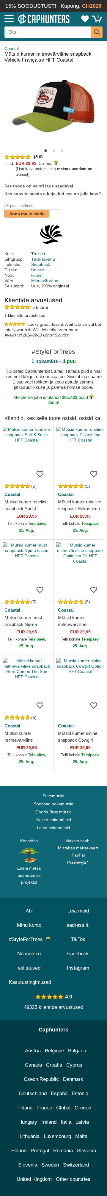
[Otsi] (97, 32)
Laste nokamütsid (53, 827)
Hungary (27, 1122)
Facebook (78, 954)
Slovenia (27, 1165)
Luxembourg (57, 1136)
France (44, 1108)
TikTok (78, 939)
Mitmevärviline (44, 280)
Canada (33, 1065)
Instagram (78, 968)
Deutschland (33, 1093)
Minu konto (29, 925)
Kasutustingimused (30, 982)
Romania (63, 1150)
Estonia (80, 1093)
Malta (81, 1136)
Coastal (11, 48)
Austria (33, 1050)
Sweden (50, 1165)
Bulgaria (77, 1050)
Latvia (82, 1122)
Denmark (73, 1079)
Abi (29, 911)
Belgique (54, 1050)
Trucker (38, 253)
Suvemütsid (53, 795)
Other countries (73, 1179)
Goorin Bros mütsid (53, 812)
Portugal (40, 1150)
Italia (66, 1122)
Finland (24, 1108)
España (59, 1093)
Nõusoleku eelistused (29, 961)
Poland (18, 1150)
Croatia (54, 1065)
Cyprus (74, 1065)
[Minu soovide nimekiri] (85, 18)
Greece (83, 1108)
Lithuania (30, 1136)
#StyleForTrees (27, 939)
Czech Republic (41, 1079)
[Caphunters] (31, 18)
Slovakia (86, 1150)
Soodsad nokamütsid (53, 803)
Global (63, 1108)
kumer (37, 275)
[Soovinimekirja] (40, 474)
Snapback (40, 264)
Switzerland (76, 1165)
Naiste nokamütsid (53, 819)
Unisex (37, 269)
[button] (45, 150)
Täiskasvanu (43, 259)
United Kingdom (34, 1179)
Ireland (48, 1122)
